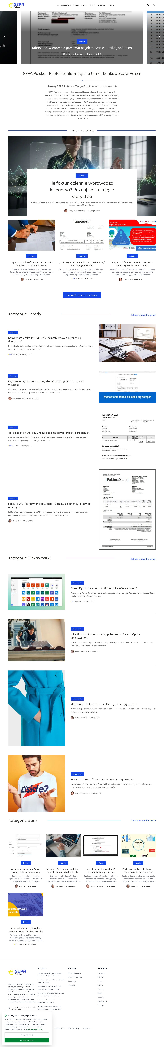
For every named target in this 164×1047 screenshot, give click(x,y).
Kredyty (84, 5)
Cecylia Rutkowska (75, 977)
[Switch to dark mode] (154, 5)
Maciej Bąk (72, 981)
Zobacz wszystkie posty (143, 314)
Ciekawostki (101, 5)
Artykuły (42, 968)
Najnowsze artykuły (64, 5)
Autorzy (72, 968)
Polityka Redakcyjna (73, 1028)
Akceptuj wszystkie (27, 1040)
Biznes (100, 985)
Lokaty (100, 977)
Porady (76, 5)
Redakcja (71, 985)
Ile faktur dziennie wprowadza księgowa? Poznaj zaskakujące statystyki (49, 1009)
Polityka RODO (60, 1028)
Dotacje (111, 5)
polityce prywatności (34, 1029)
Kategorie (102, 968)
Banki (92, 5)
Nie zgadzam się (27, 1035)
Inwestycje (101, 973)
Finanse (100, 981)
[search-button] (148, 5)
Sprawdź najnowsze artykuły (82, 295)
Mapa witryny (87, 1028)
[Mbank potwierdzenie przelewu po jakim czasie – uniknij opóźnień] (82, 37)
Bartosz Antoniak (74, 973)
